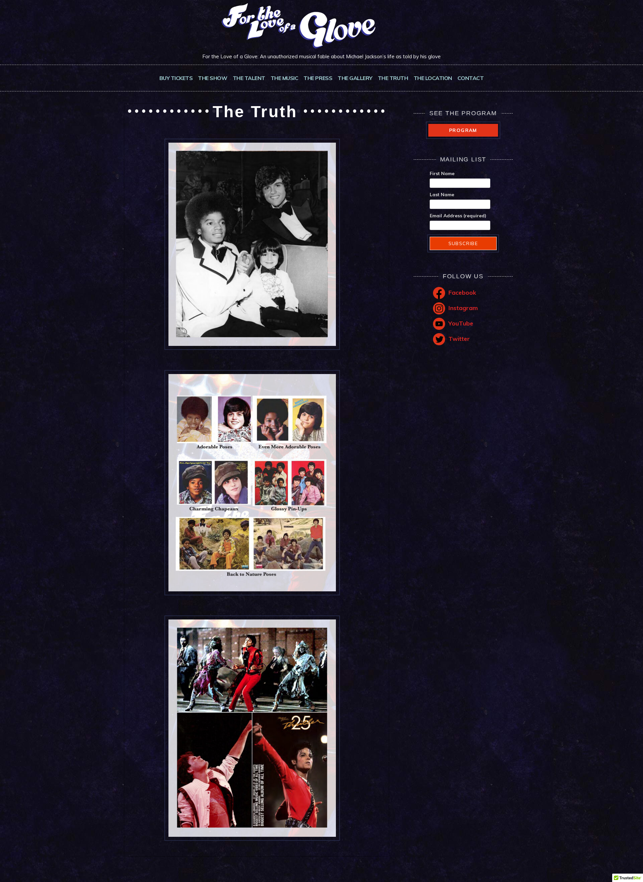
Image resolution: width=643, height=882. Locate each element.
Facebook (462, 292)
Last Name (442, 195)
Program (463, 130)
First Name (442, 173)
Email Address (458, 216)
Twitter (459, 339)
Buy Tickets (176, 78)
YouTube (460, 323)
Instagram (463, 308)
